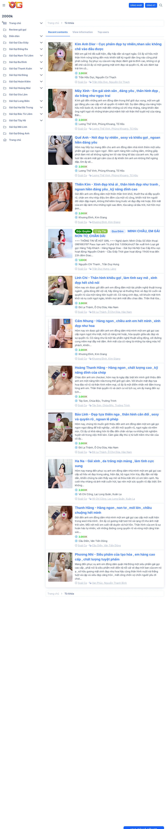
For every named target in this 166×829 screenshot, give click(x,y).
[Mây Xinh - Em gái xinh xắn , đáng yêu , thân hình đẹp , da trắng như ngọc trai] (60, 103)
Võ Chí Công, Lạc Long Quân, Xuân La (113, 498)
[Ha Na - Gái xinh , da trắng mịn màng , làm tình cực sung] (60, 473)
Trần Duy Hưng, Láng (104, 268)
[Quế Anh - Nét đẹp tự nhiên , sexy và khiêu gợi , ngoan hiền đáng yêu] (60, 150)
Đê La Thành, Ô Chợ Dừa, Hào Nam (112, 311)
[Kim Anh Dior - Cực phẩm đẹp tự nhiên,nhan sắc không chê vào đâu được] (60, 56)
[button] (4, 5)
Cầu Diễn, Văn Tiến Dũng (106, 545)
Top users (103, 32)
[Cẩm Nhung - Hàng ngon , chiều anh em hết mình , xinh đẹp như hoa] (60, 333)
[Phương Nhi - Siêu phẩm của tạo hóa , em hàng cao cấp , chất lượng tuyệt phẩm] (60, 567)
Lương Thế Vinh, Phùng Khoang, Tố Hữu (115, 128)
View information (82, 32)
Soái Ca (82, 82)
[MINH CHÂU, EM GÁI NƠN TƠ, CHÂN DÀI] (60, 243)
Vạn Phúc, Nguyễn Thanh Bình (109, 582)
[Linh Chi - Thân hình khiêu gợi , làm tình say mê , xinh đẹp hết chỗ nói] (60, 290)
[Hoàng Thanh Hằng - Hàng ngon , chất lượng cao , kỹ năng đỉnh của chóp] (60, 380)
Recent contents (58, 32)
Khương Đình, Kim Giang (106, 222)
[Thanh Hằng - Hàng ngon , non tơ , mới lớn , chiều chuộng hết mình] (60, 520)
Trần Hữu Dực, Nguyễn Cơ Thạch (111, 82)
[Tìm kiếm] (161, 5)
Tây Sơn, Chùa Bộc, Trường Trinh (111, 405)
